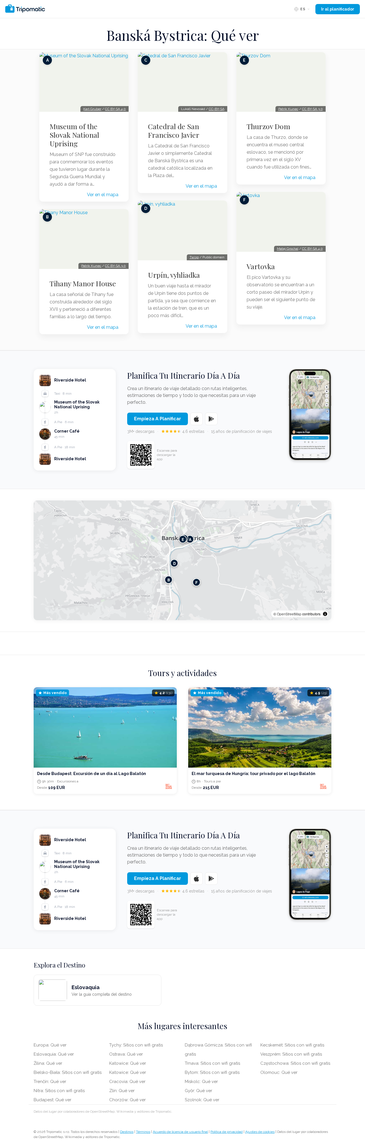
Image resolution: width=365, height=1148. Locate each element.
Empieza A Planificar (157, 418)
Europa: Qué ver (50, 1045)
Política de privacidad (226, 1132)
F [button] (196, 582)
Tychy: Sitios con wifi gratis (136, 1045)
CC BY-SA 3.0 (115, 266)
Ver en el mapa (102, 194)
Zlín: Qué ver (122, 1090)
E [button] (183, 539)
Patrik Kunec (91, 266)
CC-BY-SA (216, 109)
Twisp (194, 257)
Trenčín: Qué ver (50, 1081)
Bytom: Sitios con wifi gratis (212, 1072)
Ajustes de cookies (260, 1132)
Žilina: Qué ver (48, 1063)
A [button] (190, 539)
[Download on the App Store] (196, 419)
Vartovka (261, 266)
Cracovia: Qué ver (127, 1081)
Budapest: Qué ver (52, 1099)
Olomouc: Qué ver (278, 1072)
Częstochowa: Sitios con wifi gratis (295, 1063)
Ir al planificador (337, 9)
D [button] (174, 563)
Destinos (126, 1132)
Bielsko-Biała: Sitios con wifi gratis (68, 1072)
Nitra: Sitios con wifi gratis (59, 1090)
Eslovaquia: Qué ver (54, 1054)
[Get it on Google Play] (211, 419)
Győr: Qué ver (198, 1090)
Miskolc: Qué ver (201, 1081)
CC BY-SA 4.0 (115, 109)
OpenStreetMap (289, 613)
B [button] (168, 579)
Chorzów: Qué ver (127, 1099)
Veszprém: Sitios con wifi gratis (291, 1054)
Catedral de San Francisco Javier (173, 130)
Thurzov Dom (268, 126)
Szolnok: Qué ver (202, 1099)
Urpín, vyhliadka (174, 275)
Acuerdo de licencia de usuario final (180, 1132)
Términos (143, 1132)
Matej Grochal (287, 249)
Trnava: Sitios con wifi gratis (212, 1063)
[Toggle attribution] (325, 613)
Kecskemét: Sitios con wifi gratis (292, 1045)
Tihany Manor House (83, 283)
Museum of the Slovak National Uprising (74, 135)
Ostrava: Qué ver (126, 1054)
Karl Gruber (92, 109)
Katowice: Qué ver (127, 1063)
